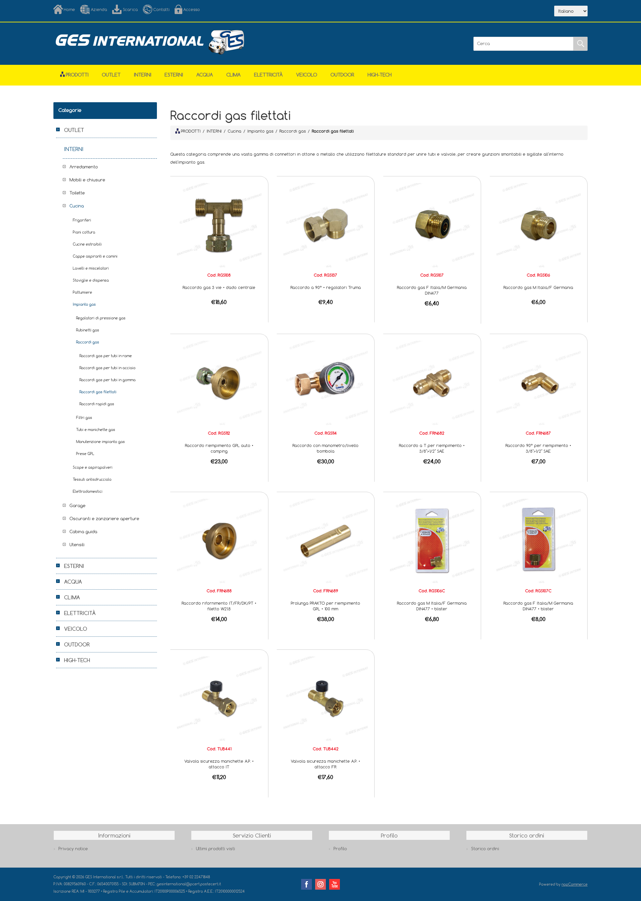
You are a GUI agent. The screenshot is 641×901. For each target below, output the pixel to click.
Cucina (76, 206)
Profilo (340, 849)
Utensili (76, 545)
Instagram (320, 884)
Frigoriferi (82, 219)
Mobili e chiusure (87, 180)
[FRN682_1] (432, 382)
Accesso (191, 9)
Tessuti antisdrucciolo (92, 479)
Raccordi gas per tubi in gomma (107, 379)
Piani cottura (84, 232)
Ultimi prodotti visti (215, 849)
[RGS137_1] (325, 224)
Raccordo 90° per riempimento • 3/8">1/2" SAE (538, 448)
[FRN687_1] (538, 382)
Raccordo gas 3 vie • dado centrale (219, 287)
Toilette (77, 193)
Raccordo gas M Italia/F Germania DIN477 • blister (432, 605)
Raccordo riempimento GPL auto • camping (219, 448)
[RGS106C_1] (432, 540)
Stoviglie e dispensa (91, 280)
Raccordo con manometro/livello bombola (325, 448)
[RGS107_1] (432, 224)
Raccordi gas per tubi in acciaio (107, 367)
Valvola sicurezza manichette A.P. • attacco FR (325, 763)
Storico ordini (485, 849)
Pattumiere (82, 292)
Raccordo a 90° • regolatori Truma (325, 287)
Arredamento (83, 167)
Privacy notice (73, 849)
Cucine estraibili (87, 244)
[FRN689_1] (325, 540)
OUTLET (111, 74)
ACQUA (204, 74)
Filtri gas (84, 417)
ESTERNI (174, 74)
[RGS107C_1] (538, 540)
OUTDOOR (342, 74)
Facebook (306, 884)
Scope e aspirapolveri (93, 467)
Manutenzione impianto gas (100, 441)
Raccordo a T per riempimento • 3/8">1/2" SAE (432, 448)
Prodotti (77, 74)
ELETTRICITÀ (268, 74)
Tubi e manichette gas (95, 429)
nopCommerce (575, 884)
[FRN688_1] (219, 540)
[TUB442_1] (325, 698)
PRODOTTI (191, 131)
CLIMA (233, 74)
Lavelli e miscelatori (91, 268)
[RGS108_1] (219, 224)
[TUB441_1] (219, 698)
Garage (77, 505)
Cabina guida (83, 532)
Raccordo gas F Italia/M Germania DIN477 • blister (538, 605)
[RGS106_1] (538, 224)
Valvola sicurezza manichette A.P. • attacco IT (219, 763)
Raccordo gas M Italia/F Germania (538, 287)
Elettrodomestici (87, 491)
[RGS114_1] (325, 382)
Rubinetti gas (87, 329)
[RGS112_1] (219, 382)
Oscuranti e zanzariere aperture (104, 518)
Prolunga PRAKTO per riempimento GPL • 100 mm (325, 605)
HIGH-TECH (380, 74)
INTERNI (142, 74)
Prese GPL (85, 453)
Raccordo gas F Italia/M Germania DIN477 (432, 290)
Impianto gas (84, 304)
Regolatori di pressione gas (101, 317)
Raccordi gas (87, 341)
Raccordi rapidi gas (96, 403)
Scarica (130, 9)
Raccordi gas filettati (98, 391)
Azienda (99, 9)
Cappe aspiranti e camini (95, 256)
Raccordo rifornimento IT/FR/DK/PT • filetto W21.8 (219, 605)
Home (69, 9)
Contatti (161, 9)
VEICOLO (306, 74)
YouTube (334, 884)
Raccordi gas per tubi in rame (105, 355)
